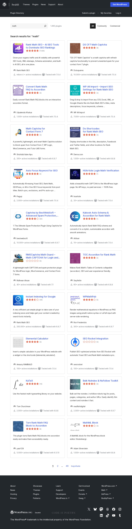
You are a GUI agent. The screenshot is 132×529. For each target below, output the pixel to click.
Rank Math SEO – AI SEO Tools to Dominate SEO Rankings (42, 46)
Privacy (13, 498)
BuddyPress (107, 498)
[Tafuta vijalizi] (45, 26)
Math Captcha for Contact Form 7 (35, 130)
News (12, 490)
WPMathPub (89, 296)
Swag (82, 498)
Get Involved (84, 486)
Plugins (36, 494)
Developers (61, 494)
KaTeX (29, 380)
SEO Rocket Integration (95, 338)
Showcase (37, 486)
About (12, 486)
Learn (58, 486)
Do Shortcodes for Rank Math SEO (93, 130)
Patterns (36, 498)
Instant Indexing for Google (41, 296)
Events (81, 490)
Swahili (38, 513)
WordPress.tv (63, 498)
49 (67, 466)
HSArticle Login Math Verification (101, 170)
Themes (36, 490)
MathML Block (90, 422)
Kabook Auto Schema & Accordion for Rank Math (96, 214)
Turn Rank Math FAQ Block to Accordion (37, 424)
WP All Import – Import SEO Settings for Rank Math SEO (98, 88)
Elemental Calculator (37, 338)
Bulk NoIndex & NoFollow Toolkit (100, 380)
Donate (83, 494)
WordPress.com (109, 486)
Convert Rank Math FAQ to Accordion (36, 88)
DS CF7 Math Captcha (95, 44)
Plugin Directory (17, 13)
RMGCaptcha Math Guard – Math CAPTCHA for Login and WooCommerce (42, 256)
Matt (104, 490)
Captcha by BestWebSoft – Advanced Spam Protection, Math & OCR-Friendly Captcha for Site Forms (42, 214)
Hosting (13, 494)
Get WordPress (120, 4)
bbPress (106, 494)
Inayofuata (75, 466)
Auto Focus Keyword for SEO (42, 170)
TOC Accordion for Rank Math (99, 254)
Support (59, 490)
